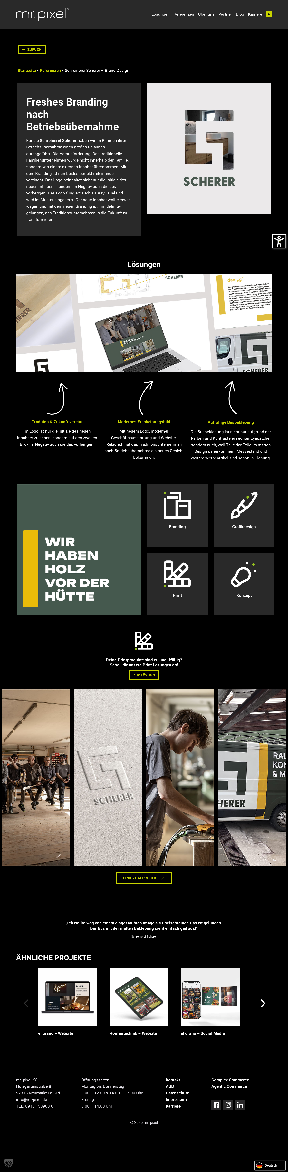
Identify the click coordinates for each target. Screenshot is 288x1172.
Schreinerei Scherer (58, 140)
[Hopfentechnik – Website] (139, 996)
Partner (225, 14)
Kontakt (173, 1079)
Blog (240, 14)
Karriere (255, 14)
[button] (269, 14)
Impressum (176, 1099)
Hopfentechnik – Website (133, 1033)
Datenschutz (177, 1093)
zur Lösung (144, 675)
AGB (170, 1086)
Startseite (27, 70)
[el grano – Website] (67, 996)
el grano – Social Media (203, 1033)
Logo (60, 193)
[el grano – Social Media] (210, 996)
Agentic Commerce (229, 1086)
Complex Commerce (230, 1079)
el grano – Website (55, 1033)
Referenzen (184, 14)
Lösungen (160, 14)
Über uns (206, 14)
